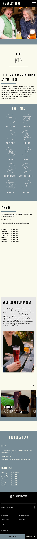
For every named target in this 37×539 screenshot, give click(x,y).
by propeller (4, 530)
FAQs (2, 524)
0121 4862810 (6, 219)
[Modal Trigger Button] (34, 3)
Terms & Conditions (23, 515)
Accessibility (21, 519)
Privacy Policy (4, 515)
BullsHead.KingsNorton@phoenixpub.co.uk (15, 223)
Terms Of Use (5, 519)
